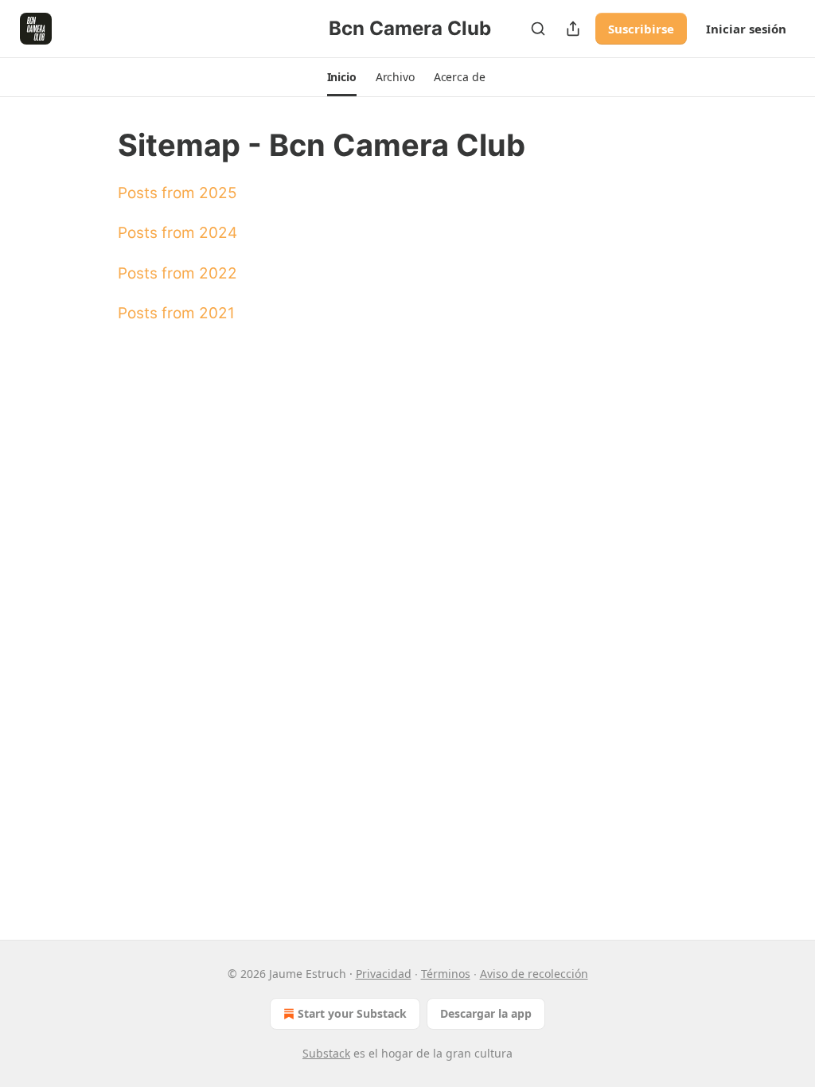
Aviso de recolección (534, 973)
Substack (326, 1053)
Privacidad (383, 973)
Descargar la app (486, 1013)
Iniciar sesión (746, 29)
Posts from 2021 (176, 313)
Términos (445, 973)
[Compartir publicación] (573, 29)
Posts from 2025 (177, 193)
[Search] (538, 29)
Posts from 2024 (177, 233)
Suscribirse (641, 29)
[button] (342, 77)
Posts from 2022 (177, 273)
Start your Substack (352, 1013)
